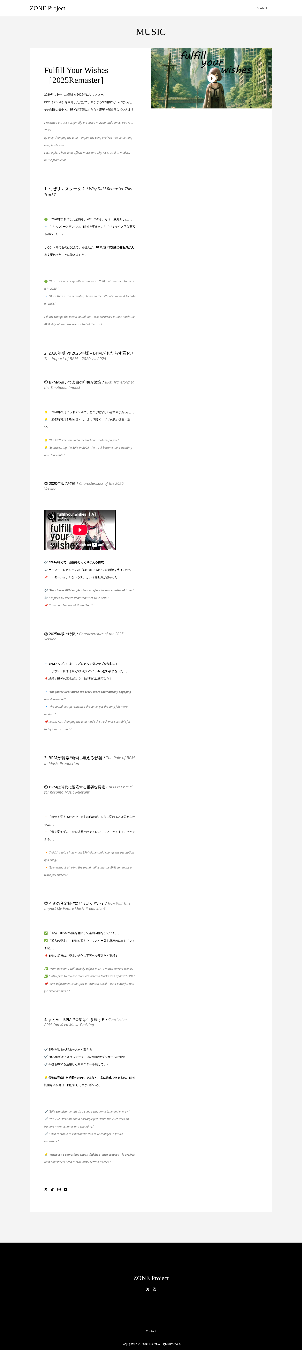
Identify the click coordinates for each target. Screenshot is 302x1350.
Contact (262, 8)
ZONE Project (47, 8)
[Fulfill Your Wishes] (211, 78)
